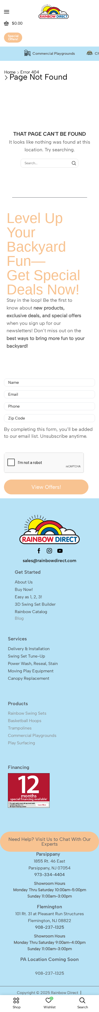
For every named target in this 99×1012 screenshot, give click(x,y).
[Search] (73, 163)
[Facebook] (38, 550)
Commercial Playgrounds (53, 54)
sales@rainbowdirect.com (49, 560)
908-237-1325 (49, 927)
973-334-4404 (49, 874)
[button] (6, 11)
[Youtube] (60, 550)
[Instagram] (49, 550)
